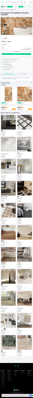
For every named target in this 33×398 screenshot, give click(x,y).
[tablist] (16, 74)
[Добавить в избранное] (14, 88)
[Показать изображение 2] (5, 33)
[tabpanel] (16, 78)
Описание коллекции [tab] (8, 73)
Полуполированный (24, 49)
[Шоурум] (24, 7)
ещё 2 (30, 49)
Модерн (28, 49)
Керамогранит (9, 374)
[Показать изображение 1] (3, 33)
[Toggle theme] (31, 7)
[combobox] (16, 7)
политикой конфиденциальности (20, 395)
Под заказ (13, 109)
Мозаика (8, 376)
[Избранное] (29, 7)
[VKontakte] (18, 366)
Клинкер (8, 375)
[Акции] (27, 7)
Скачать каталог (17, 51)
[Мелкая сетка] (31, 82)
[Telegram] (15, 366)
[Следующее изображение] (31, 26)
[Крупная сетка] (30, 82)
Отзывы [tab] (24, 73)
